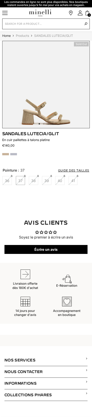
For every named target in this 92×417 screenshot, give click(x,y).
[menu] (5, 13)
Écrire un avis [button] (46, 249)
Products (22, 35)
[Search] (86, 23)
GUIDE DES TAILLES (73, 170)
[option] (46, 84)
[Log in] (80, 12)
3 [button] (48, 124)
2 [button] (44, 124)
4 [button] (53, 124)
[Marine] (13, 154)
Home (6, 35)
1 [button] (39, 124)
